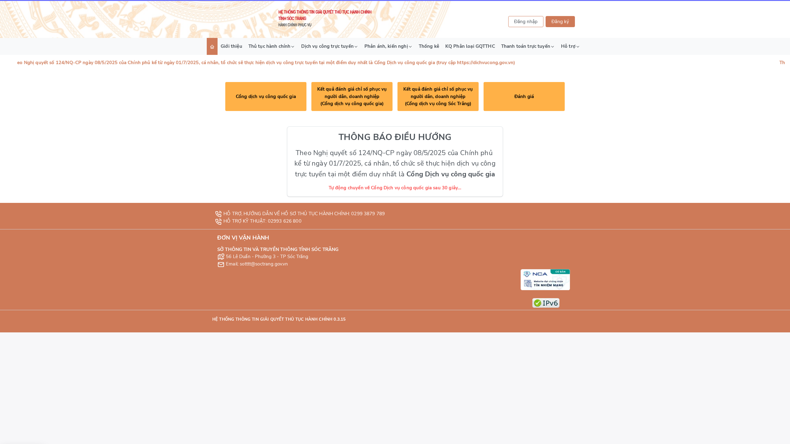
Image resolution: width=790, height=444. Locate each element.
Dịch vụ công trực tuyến (327, 46)
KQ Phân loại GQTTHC (470, 46)
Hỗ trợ (568, 46)
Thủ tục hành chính (269, 46)
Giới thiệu (231, 46)
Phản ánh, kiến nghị (386, 46)
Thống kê (429, 46)
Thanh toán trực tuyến (525, 46)
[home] (212, 46)
